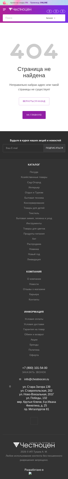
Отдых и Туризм (34, 192)
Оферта (34, 355)
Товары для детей (34, 207)
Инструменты (34, 223)
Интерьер (34, 187)
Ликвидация (34, 259)
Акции (34, 339)
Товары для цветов (34, 228)
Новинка (34, 249)
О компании (34, 278)
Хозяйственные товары (34, 177)
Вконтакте (34, 421)
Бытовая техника (34, 197)
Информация (34, 311)
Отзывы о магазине (34, 289)
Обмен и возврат (34, 334)
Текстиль (34, 213)
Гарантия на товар (34, 329)
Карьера (34, 294)
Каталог (34, 164)
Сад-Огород (34, 182)
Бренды (34, 344)
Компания (34, 271)
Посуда (34, 172)
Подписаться (54, 148)
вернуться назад (34, 101)
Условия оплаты (34, 319)
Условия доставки (34, 324)
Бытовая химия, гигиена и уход (34, 218)
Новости (34, 284)
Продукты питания (34, 233)
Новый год (34, 254)
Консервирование (34, 202)
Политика (34, 349)
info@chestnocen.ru (36, 379)
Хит (34, 238)
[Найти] (61, 17)
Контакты (34, 299)
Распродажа (34, 244)
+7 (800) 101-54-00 (34, 367)
